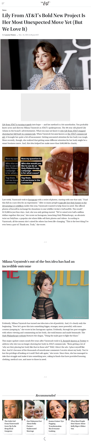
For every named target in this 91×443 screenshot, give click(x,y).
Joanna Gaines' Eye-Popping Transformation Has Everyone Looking (56, 426)
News (4, 10)
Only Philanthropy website (14, 336)
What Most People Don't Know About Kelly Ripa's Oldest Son (78, 425)
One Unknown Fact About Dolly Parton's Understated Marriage (34, 426)
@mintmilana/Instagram (80, 193)
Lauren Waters (10, 35)
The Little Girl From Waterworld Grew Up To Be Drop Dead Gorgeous (12, 426)
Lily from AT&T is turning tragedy (17, 125)
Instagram (32, 200)
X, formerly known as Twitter (73, 341)
